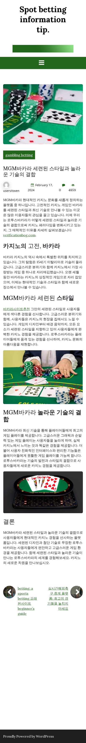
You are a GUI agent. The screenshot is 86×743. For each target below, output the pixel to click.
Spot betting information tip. (42, 19)
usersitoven (11, 191)
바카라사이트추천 (16, 309)
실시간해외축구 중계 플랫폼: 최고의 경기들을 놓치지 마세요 (57, 598)
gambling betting (19, 155)
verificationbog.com (19, 235)
